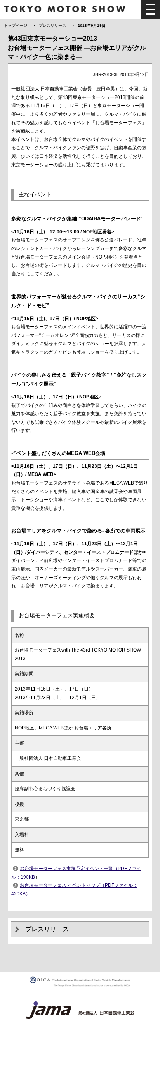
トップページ (15, 25)
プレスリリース (52, 25)
